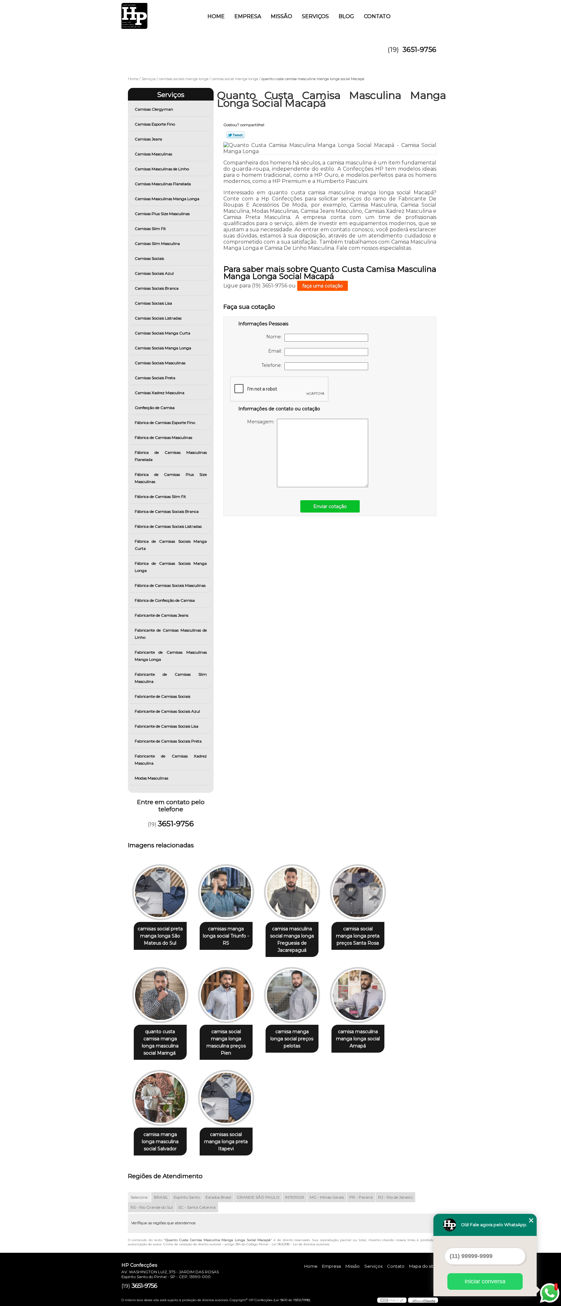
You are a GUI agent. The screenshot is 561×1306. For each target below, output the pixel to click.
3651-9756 (419, 49)
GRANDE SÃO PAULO (258, 1197)
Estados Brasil (218, 1197)
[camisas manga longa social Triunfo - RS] (226, 892)
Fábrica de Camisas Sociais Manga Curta (171, 545)
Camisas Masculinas (153, 153)
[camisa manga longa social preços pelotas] (292, 995)
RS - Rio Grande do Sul (152, 1207)
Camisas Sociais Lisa (153, 303)
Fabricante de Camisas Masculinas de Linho (171, 634)
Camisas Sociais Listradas (158, 318)
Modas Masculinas (151, 778)
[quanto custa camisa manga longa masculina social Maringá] (160, 995)
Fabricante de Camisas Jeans (161, 615)
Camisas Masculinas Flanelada (163, 183)
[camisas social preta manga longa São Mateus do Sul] (160, 892)
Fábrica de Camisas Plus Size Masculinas (171, 478)
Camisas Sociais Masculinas (160, 362)
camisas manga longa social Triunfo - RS (226, 936)
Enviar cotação (330, 506)
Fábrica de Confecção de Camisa (165, 600)
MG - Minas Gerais (327, 1197)
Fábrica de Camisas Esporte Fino (165, 422)
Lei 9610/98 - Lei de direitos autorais (300, 1244)
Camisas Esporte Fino (155, 124)
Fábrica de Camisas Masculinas (163, 437)
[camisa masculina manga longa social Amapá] (358, 995)
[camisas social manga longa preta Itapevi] (226, 1098)
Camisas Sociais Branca (157, 288)
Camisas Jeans (148, 139)
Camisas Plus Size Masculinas (162, 213)
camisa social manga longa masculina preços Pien (226, 1042)
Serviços (315, 16)
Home (216, 16)
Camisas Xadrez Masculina (159, 392)
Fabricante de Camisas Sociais (162, 696)
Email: (276, 351)
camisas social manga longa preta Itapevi (226, 1141)
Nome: (275, 337)
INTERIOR (294, 1197)
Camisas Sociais (149, 258)
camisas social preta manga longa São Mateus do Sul (160, 936)
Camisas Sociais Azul (154, 273)
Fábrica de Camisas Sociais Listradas (168, 526)
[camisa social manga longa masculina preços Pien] (226, 995)
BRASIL (161, 1197)
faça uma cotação (322, 286)
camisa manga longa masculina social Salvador (160, 1141)
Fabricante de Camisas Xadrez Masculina (171, 760)
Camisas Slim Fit (150, 228)
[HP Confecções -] (158, 13)
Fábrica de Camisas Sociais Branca (167, 511)
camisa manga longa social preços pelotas (291, 1039)
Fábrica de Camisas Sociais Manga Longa (171, 567)
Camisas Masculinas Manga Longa (167, 198)
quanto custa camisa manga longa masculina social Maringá (160, 1042)
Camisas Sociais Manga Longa (163, 347)
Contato (377, 16)
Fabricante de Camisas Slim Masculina (171, 678)
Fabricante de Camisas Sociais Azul (167, 711)
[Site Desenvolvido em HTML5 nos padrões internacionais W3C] (391, 1300)
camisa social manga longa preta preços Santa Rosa (358, 936)
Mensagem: (262, 422)
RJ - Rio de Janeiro (395, 1197)
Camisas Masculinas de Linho (162, 168)
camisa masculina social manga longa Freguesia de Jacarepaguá (292, 939)
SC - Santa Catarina (197, 1207)
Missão (281, 16)
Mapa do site (422, 1266)
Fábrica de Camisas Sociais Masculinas (170, 585)
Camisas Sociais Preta (155, 377)
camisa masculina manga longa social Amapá (358, 1039)
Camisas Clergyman (154, 109)
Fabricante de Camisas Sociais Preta (168, 741)
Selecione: (139, 1197)
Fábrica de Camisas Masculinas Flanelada (171, 456)
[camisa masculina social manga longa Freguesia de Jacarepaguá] (292, 892)
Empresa (247, 16)
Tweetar (235, 135)
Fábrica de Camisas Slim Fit (160, 496)
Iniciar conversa (485, 1281)
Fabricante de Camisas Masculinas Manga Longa (171, 656)
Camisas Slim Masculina (157, 243)
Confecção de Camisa (155, 407)
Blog (346, 16)
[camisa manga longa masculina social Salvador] (160, 1098)
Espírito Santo (187, 1197)
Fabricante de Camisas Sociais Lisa (166, 726)
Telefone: (272, 365)
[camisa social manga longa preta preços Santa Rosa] (358, 892)
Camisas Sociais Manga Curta (162, 333)
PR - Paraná (361, 1197)
